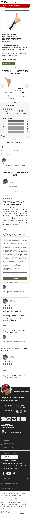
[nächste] (27, 86)
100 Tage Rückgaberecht (24, 406)
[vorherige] (2, 86)
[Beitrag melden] (11, 196)
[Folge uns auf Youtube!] (9, 474)
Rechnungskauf (9, 411)
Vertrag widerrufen (8, 488)
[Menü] (2, 8)
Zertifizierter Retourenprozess (13, 432)
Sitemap (22, 513)
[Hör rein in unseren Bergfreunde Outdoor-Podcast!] (15, 474)
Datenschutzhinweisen (7, 269)
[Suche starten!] (27, 9)
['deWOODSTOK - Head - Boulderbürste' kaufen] (15, 21)
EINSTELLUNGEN (15, 274)
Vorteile (5, 229)
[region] (15, 259)
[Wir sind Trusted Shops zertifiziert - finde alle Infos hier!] (17, 411)
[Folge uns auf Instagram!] (3, 474)
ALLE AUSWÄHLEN (15, 278)
